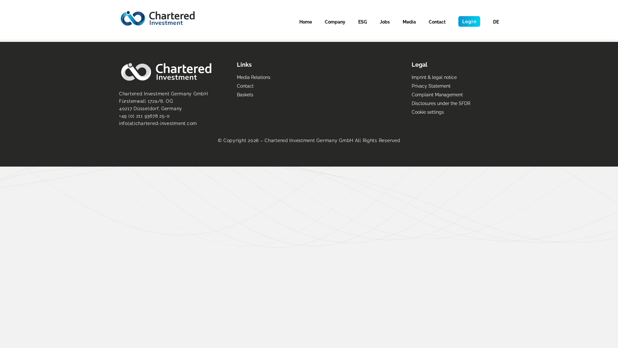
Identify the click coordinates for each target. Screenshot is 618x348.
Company (335, 21)
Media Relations (253, 77)
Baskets (245, 94)
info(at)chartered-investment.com (158, 123)
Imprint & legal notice (434, 77)
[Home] (157, 18)
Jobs (385, 21)
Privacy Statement (431, 86)
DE (496, 21)
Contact (437, 21)
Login (469, 21)
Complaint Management (437, 94)
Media (409, 21)
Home (305, 21)
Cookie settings (428, 112)
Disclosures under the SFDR (441, 103)
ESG (362, 21)
